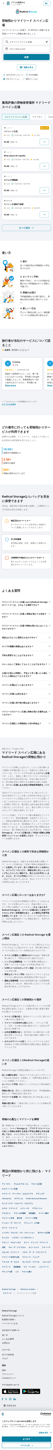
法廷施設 (32, 1213)
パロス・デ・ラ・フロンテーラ (34, 1252)
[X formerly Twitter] (6, 1399)
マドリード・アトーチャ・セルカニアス (17, 1193)
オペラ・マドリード (10, 1228)
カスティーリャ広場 (10, 1189)
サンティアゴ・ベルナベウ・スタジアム (17, 1203)
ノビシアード (43, 1267)
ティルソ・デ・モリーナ (11, 1223)
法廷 (3, 1247)
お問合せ (6, 1343)
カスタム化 (25, 1445)
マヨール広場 (36, 1184)
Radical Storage (9, 1289)
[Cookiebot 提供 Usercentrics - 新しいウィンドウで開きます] (40, 1414)
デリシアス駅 (7, 1271)
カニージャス (34, 1247)
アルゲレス (6, 1213)
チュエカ (5, 1237)
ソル (17, 1271)
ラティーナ (46, 1247)
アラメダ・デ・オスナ (10, 1262)
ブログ (5, 1358)
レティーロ (24, 1208)
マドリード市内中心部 (10, 1257)
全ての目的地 (8, 1354)
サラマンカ (18, 1198)
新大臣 (19, 1218)
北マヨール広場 (44, 1232)
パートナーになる (10, 1323)
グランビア (40, 1193)
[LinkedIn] (14, 1399)
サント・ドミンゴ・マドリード (36, 1242)
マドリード (6, 1267)
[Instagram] (10, 1399)
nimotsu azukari (28, 1289)
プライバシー (8, 1374)
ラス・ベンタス (29, 1267)
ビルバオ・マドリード (10, 1252)
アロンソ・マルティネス (11, 1242)
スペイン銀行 (43, 1213)
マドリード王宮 (8, 1218)
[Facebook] (2, 1399)
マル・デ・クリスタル (17, 1247)
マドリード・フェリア (30, 1257)
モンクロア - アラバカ (30, 1262)
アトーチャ (6, 1184)
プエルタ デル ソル (21, 1184)
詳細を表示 (43, 1433)
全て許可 (26, 1439)
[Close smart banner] (3, 3)
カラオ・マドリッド (10, 1208)
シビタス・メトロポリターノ (23, 1237)
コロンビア (46, 1262)
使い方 (5, 1335)
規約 (4, 1370)
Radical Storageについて (13, 1315)
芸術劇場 (17, 1267)
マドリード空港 (31, 1218)
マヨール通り (27, 1271)
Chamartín (6, 1198)
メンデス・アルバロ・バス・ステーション (18, 1232)
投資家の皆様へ (9, 1319)
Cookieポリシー (9, 1378)
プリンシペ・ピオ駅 (31, 1223)
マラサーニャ (37, 1208)
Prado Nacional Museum (36, 1198)
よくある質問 (8, 1339)
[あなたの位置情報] (47, 42)
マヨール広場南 (20, 1213)
